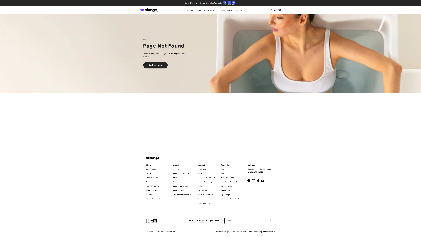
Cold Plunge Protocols (229, 182)
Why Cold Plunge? (228, 178)
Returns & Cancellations (206, 178)
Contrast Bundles (152, 178)
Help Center (202, 169)
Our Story (177, 169)
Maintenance (202, 190)
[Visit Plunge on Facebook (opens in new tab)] (248, 181)
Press (175, 178)
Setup (199, 186)
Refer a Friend (178, 190)
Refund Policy (221, 232)
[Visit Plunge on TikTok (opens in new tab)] (258, 181)
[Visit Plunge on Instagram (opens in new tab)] (253, 181)
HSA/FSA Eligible (152, 186)
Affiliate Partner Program (182, 195)
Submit (271, 221)
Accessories (150, 182)
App (222, 169)
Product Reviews (152, 190)
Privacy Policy (242, 232)
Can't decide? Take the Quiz (231, 199)
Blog (222, 173)
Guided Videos (226, 186)
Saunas (149, 173)
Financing (149, 195)
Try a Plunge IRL (227, 195)
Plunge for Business (180, 186)
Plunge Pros (225, 190)
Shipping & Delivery (204, 182)
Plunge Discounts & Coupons (157, 199)
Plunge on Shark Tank (181, 173)
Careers (176, 182)
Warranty (200, 199)
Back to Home (155, 65)
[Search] (275, 10)
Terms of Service (268, 232)
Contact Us (201, 173)
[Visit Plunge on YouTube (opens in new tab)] (262, 181)
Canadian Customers (205, 195)
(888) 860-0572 (255, 172)
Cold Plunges (151, 169)
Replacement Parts (204, 203)
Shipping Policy (255, 232)
